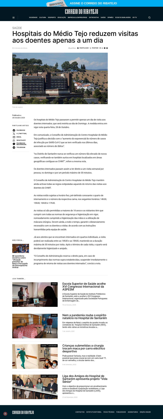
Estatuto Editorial (94, 412)
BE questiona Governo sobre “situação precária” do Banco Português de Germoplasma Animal (20, 262)
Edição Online (145, 412)
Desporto (52, 17)
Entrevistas (94, 17)
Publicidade (121, 412)
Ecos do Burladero (123, 17)
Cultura (42, 17)
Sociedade (33, 17)
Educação (62, 17)
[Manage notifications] (5, 414)
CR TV (134, 17)
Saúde (103, 17)
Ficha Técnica (108, 412)
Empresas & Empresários (77, 17)
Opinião (110, 17)
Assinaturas (133, 412)
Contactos (79, 412)
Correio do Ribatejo (76, 11)
